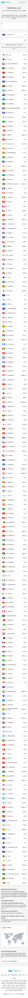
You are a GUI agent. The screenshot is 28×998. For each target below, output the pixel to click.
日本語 (8, 985)
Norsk (17, 985)
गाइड (23, 975)
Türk (6, 990)
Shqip (17, 987)
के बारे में (9, 975)
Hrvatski (15, 983)
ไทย (25, 987)
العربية (3, 980)
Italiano (4, 985)
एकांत (6, 975)
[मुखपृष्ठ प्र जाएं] (6, 2)
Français (8, 983)
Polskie (3, 987)
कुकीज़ (2, 975)
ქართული (13, 985)
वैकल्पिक (20, 975)
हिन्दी (12, 983)
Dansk (11, 980)
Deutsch (15, 980)
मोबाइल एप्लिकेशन (23, 2)
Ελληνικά (20, 980)
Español (3, 983)
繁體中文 (20, 990)
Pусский (13, 987)
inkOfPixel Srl (14, 994)
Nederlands (22, 985)
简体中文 (16, 990)
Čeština (7, 980)
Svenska (22, 987)
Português (8, 987)
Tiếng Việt (10, 990)
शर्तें (26, 975)
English (25, 980)
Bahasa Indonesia (22, 983)
